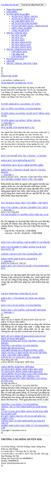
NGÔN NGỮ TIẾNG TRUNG (25, 16)
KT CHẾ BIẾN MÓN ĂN (23, 21)
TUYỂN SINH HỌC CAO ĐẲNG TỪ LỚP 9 (20, 104)
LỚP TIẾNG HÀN (20, 56)
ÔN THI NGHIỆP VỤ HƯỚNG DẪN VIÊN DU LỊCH (25, 214)
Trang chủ (14, 9)
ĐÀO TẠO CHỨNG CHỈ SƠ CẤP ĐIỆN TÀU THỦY (24, 207)
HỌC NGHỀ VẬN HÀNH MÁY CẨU (18, 127)
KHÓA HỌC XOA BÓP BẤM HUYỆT (18, 160)
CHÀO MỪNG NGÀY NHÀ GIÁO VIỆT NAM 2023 (24, 374)
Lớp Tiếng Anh (18, 54)
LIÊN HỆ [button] (10, 61)
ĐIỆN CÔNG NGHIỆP (22, 28)
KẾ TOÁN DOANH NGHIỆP (25, 23)
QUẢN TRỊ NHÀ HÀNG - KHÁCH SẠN (30, 26)
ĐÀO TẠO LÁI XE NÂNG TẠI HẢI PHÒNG (21, 305)
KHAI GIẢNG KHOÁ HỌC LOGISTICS (19, 259)
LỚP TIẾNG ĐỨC (19, 52)
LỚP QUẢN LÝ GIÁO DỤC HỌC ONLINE (20, 357)
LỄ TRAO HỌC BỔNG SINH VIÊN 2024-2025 (21, 371)
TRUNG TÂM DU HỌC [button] (17, 33)
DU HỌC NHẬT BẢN (21, 47)
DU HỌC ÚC (17, 37)
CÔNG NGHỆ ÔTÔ (20, 30)
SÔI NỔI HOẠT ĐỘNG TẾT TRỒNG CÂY (20, 376)
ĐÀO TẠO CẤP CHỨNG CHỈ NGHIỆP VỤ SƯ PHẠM (25, 242)
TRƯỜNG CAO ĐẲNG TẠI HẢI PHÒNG (19, 345)
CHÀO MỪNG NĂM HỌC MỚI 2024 (17, 367)
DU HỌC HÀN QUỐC (22, 42)
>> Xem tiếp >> (7, 123)
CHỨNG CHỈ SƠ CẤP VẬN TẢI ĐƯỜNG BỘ (21, 254)
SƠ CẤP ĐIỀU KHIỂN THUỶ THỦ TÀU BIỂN (22, 179)
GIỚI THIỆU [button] (12, 12)
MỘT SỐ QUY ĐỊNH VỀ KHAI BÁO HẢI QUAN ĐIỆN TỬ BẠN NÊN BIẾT (23, 337)
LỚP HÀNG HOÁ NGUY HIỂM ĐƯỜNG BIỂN (22, 165)
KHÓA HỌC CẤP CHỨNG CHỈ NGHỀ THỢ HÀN (23, 310)
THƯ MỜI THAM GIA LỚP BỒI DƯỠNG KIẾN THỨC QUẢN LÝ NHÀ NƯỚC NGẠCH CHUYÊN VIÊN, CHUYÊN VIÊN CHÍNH (24, 352)
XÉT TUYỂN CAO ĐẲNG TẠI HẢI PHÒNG (21, 109)
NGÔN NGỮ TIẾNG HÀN (23, 19)
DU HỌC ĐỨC (18, 40)
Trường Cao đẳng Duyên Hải (32, 5)
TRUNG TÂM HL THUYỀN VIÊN (21, 63)
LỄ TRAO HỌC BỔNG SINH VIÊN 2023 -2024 (22, 369)
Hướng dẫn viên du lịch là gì (13, 348)
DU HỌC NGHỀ (19, 35)
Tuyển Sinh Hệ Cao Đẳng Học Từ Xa (17, 83)
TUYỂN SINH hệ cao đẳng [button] (18, 14)
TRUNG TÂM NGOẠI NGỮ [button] (19, 49)
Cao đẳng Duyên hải (9, 5)
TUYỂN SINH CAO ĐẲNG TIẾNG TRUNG (21, 120)
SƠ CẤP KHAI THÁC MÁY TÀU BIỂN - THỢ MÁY (24, 203)
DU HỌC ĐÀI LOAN (21, 45)
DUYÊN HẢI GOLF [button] (15, 59)
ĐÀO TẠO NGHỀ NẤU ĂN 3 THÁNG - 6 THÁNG (24, 156)
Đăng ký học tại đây (9, 76)
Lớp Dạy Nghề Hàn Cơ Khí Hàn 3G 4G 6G (19, 293)
